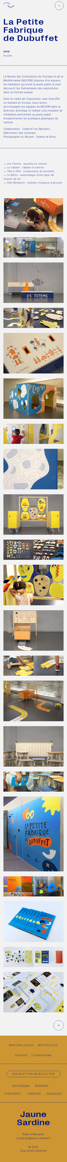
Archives (21, 1055)
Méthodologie (48, 1045)
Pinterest (13, 1093)
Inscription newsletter (33, 1074)
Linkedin (34, 1093)
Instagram (20, 1086)
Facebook (54, 1093)
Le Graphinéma (42, 1055)
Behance (42, 1086)
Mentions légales (21, 1045)
